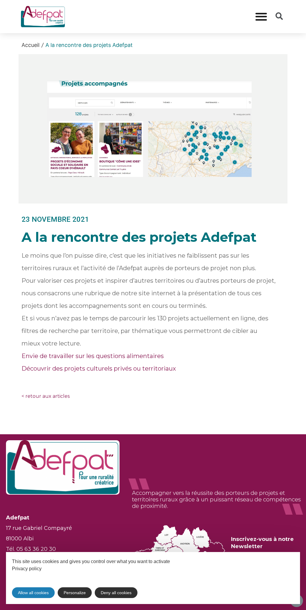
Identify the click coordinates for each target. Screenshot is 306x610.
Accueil (30, 45)
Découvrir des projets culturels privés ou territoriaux (99, 368)
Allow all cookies (33, 592)
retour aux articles (46, 396)
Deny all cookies (116, 592)
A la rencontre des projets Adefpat (89, 45)
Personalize (75, 592)
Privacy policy (27, 568)
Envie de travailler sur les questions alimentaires (93, 356)
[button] (261, 16)
